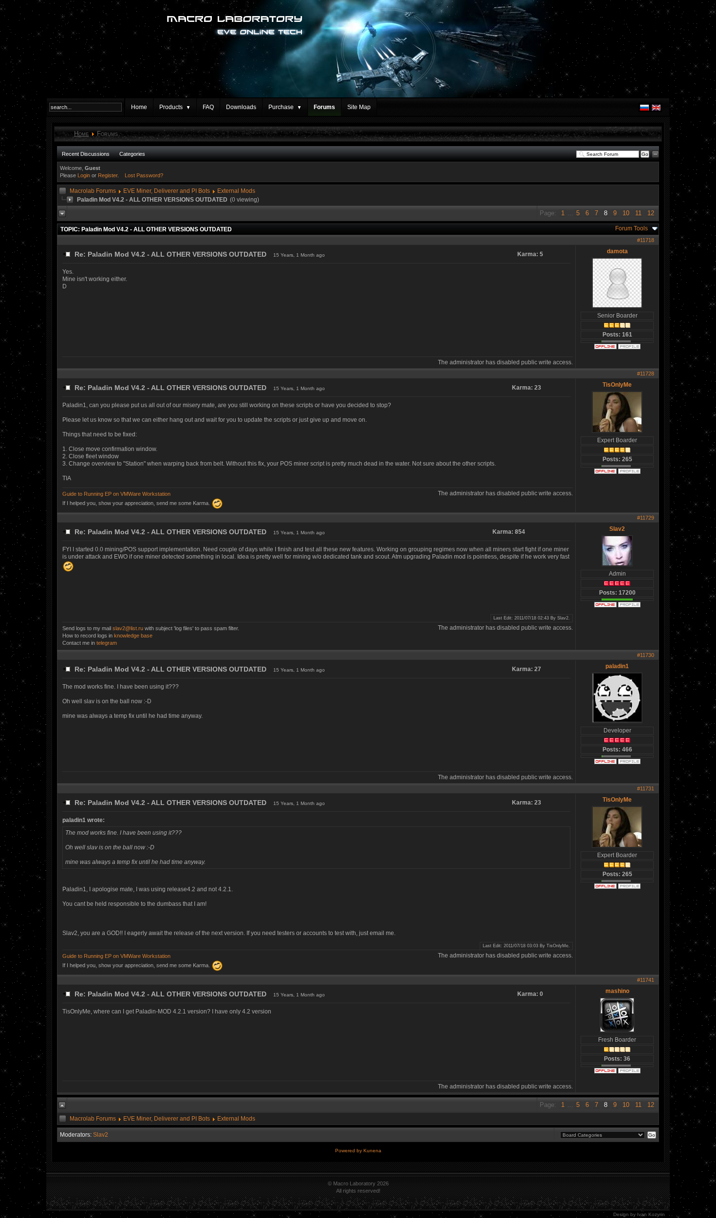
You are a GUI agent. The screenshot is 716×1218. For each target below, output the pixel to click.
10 (625, 213)
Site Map (359, 107)
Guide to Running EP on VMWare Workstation (116, 494)
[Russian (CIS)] (644, 110)
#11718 (645, 240)
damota (617, 251)
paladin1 (617, 666)
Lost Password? (144, 175)
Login (83, 175)
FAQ (208, 107)
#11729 (645, 518)
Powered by (349, 1150)
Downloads (241, 107)
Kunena (372, 1150)
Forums (324, 107)
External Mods (236, 190)
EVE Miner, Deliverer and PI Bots (166, 190)
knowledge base (133, 635)
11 (638, 213)
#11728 (645, 373)
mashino (617, 991)
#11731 (645, 788)
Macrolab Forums (93, 190)
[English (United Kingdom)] (656, 110)
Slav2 (617, 528)
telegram (106, 643)
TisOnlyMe (617, 384)
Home (139, 107)
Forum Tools (631, 228)
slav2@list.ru (128, 628)
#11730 (645, 655)
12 (650, 213)
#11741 (645, 980)
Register (107, 175)
